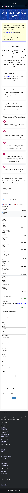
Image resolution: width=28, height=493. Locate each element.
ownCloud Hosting (5, 436)
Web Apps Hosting (5, 440)
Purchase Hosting (4, 429)
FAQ (1, 475)
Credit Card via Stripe (9, 393)
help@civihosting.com (5, 483)
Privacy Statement (5, 465)
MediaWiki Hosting (5, 433)
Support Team (10, 32)
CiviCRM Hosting (4, 431)
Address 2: (4, 326)
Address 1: (4, 322)
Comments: (4, 378)
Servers (2, 448)
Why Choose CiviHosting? (6, 457)
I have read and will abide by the (14, 303)
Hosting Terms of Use (21, 303)
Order (14, 398)
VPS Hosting (3, 426)
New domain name (8, 198)
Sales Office (3, 472)
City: (3, 331)
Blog (2, 451)
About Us (3, 449)
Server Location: (5, 202)
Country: (4, 343)
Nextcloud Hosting (5, 435)
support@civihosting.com (10, 1)
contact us (9, 76)
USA (5, 204)
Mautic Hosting (4, 438)
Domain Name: (5, 191)
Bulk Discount (4, 458)
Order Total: (4, 305)
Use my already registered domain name (13, 199)
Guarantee (3, 462)
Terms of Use (4, 464)
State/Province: (5, 335)
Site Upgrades (4, 455)
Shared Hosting (4, 427)
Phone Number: (5, 348)
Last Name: (5, 317)
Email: (3, 361)
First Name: (5, 314)
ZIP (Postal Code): (6, 340)
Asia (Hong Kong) (20, 204)
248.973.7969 (21, 1)
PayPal (6, 391)
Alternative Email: (5, 365)
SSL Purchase (3, 441)
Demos (2, 453)
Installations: (4, 374)
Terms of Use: (5, 301)
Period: (3, 294)
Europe (11, 204)
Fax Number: (4, 354)
